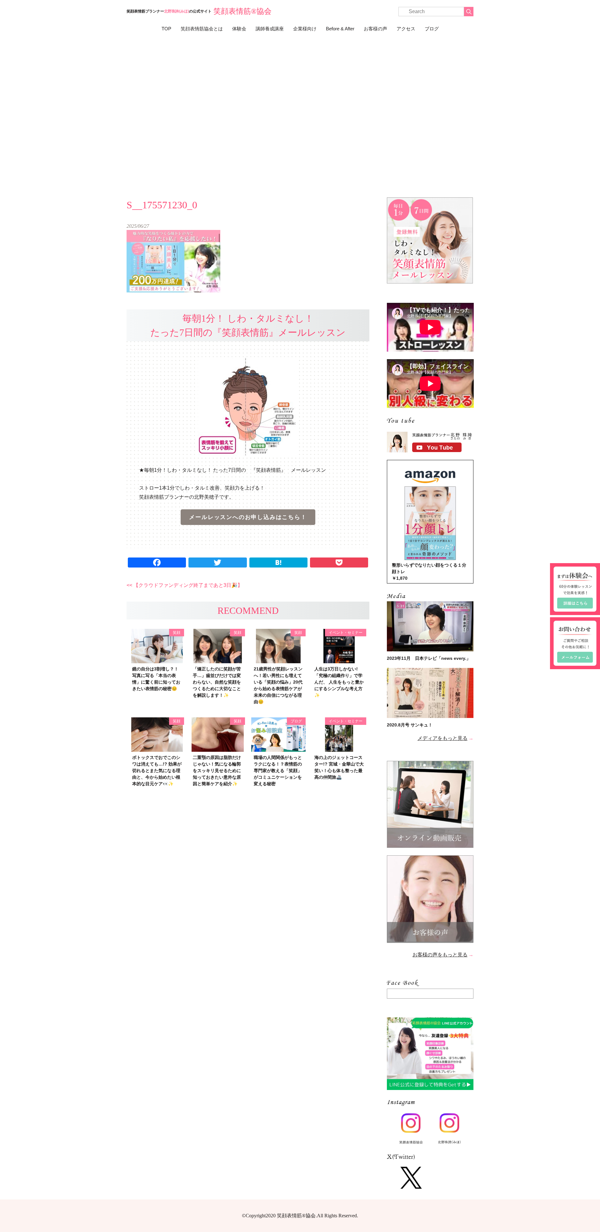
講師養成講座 (270, 28)
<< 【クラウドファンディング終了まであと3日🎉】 (184, 585)
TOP (166, 28)
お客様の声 (375, 28)
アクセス (406, 28)
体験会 (239, 28)
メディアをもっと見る (443, 738)
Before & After (340, 28)
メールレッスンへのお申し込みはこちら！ (248, 517)
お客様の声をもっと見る (440, 954)
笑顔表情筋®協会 (242, 11)
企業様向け (305, 28)
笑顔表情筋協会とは (202, 28)
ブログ (432, 28)
